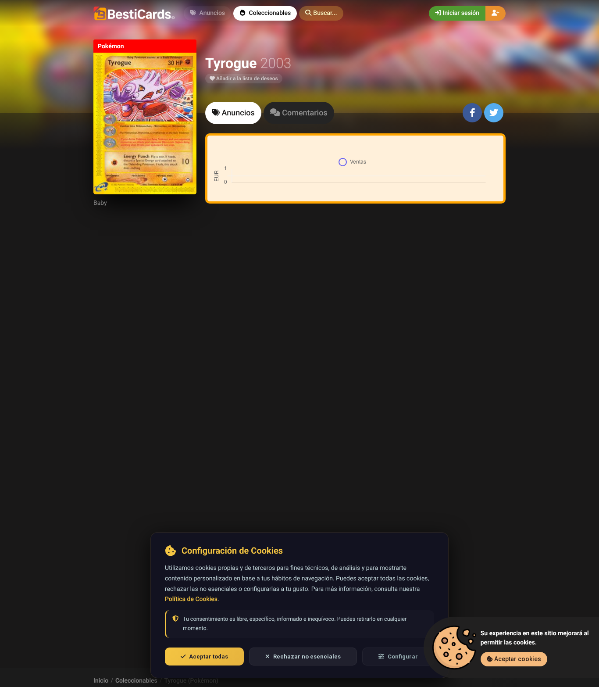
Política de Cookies (191, 599)
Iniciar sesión (460, 13)
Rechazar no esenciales (307, 656)
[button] (321, 13)
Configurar (403, 656)
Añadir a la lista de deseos (246, 78)
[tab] (233, 113)
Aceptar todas (208, 656)
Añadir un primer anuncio (354, 326)
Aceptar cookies (517, 658)
